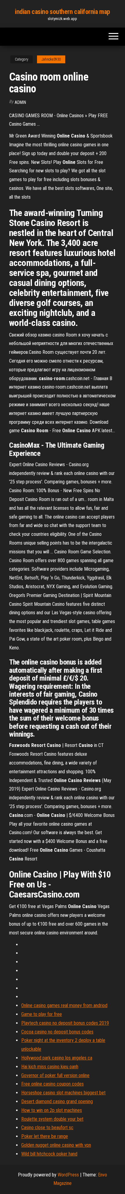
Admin (20, 102)
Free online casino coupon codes (52, 1084)
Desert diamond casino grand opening (57, 1101)
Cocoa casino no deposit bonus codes (57, 1032)
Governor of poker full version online (55, 1075)
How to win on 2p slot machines (51, 1110)
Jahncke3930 (51, 59)
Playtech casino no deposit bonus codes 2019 (65, 1023)
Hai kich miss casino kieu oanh (49, 1067)
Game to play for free (41, 1014)
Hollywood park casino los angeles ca (56, 1058)
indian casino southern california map (62, 11)
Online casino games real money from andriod (64, 1005)
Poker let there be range (44, 1136)
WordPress (68, 1175)
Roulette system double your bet (52, 1119)
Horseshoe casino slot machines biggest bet (63, 1093)
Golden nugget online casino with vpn (56, 1145)
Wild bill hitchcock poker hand (49, 1154)
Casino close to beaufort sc (47, 1127)
